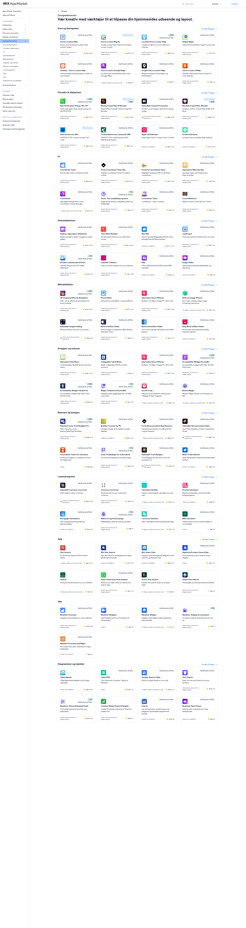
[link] (14, 11)
